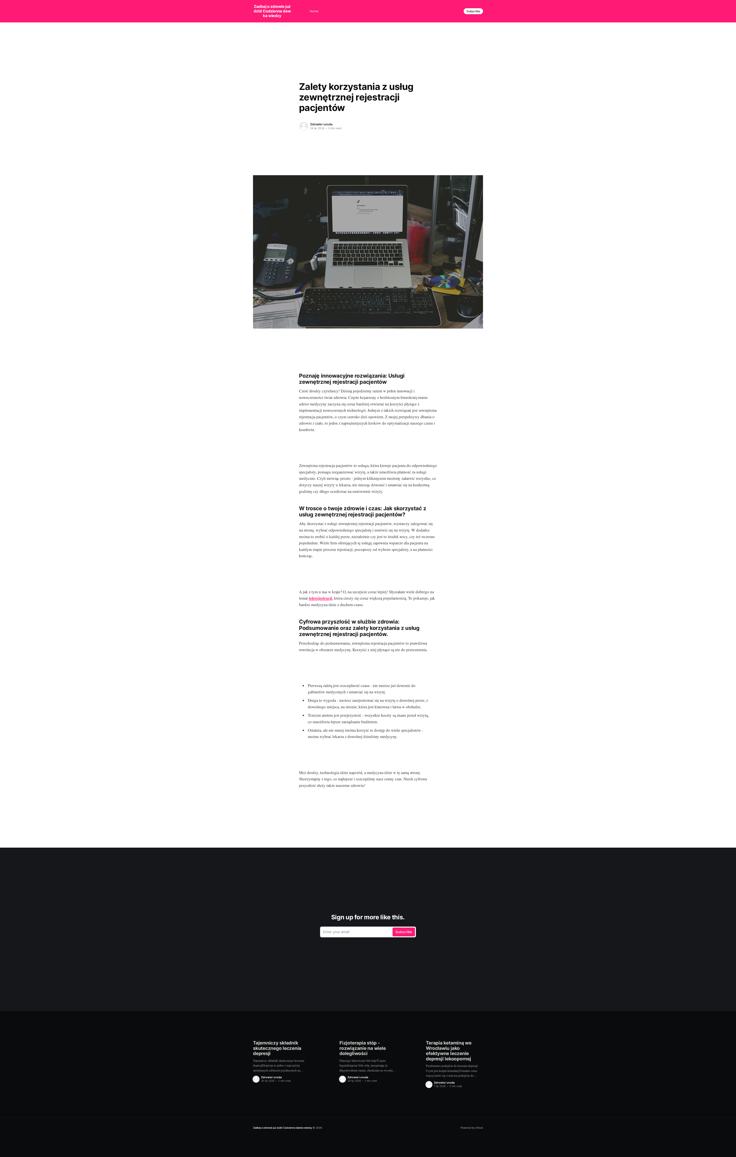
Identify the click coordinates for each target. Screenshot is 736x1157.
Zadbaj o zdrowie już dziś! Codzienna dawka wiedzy (272, 11)
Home (314, 11)
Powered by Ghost (472, 1127)
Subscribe (473, 11)
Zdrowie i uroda (321, 124)
